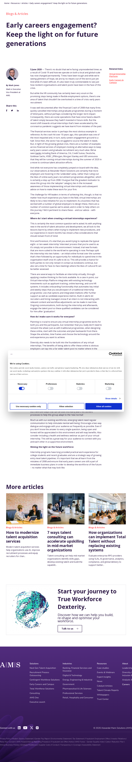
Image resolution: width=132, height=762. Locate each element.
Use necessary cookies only (28, 406)
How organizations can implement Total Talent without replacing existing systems (107, 541)
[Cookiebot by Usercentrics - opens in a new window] (111, 354)
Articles (25, 3)
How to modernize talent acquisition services (22, 537)
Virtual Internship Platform (117, 75)
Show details (111, 398)
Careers (126, 684)
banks (38, 153)
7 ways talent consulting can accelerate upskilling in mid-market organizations (65, 541)
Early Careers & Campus (116, 81)
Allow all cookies (103, 406)
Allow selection (66, 406)
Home (6, 3)
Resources (15, 3)
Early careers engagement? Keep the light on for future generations (58, 3)
